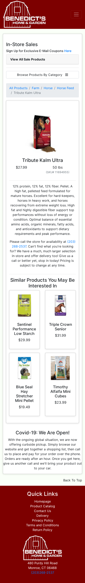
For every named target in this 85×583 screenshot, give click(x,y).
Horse (48, 88)
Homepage (42, 501)
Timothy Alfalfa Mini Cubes (60, 391)
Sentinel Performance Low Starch (24, 329)
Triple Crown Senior (60, 326)
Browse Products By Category (41, 75)
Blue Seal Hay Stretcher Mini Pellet (24, 394)
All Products (18, 88)
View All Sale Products (27, 59)
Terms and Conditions (42, 525)
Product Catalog (42, 506)
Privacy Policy (42, 520)
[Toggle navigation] (76, 14)
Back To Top (72, 480)
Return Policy (42, 530)
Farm (35, 88)
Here (67, 51)
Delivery (42, 516)
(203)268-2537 (42, 572)
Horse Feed (65, 88)
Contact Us (42, 511)
